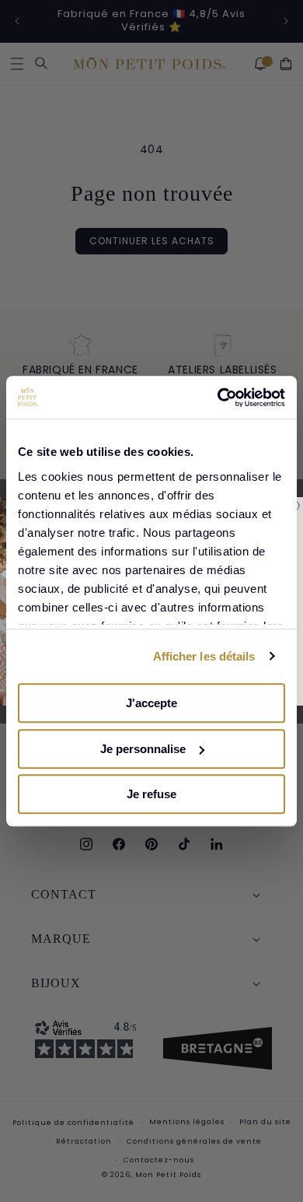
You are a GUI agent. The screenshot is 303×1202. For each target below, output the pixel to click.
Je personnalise (143, 748)
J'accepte (151, 703)
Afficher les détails (204, 656)
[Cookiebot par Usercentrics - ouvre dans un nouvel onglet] (218, 397)
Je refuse (151, 794)
